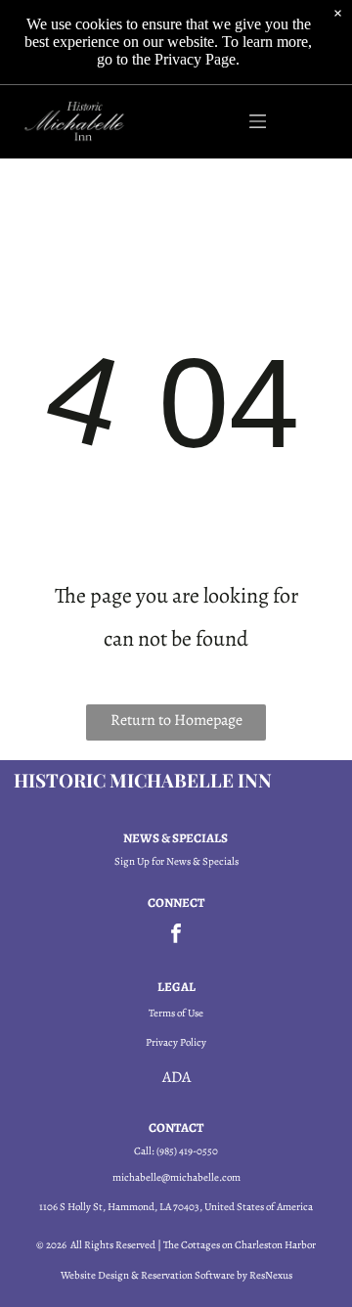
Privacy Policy (176, 1042)
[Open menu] (257, 121)
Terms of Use (176, 1013)
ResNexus (270, 1275)
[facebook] (176, 936)
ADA (176, 1077)
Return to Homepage (176, 720)
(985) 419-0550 (187, 1151)
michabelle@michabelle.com (176, 1177)
